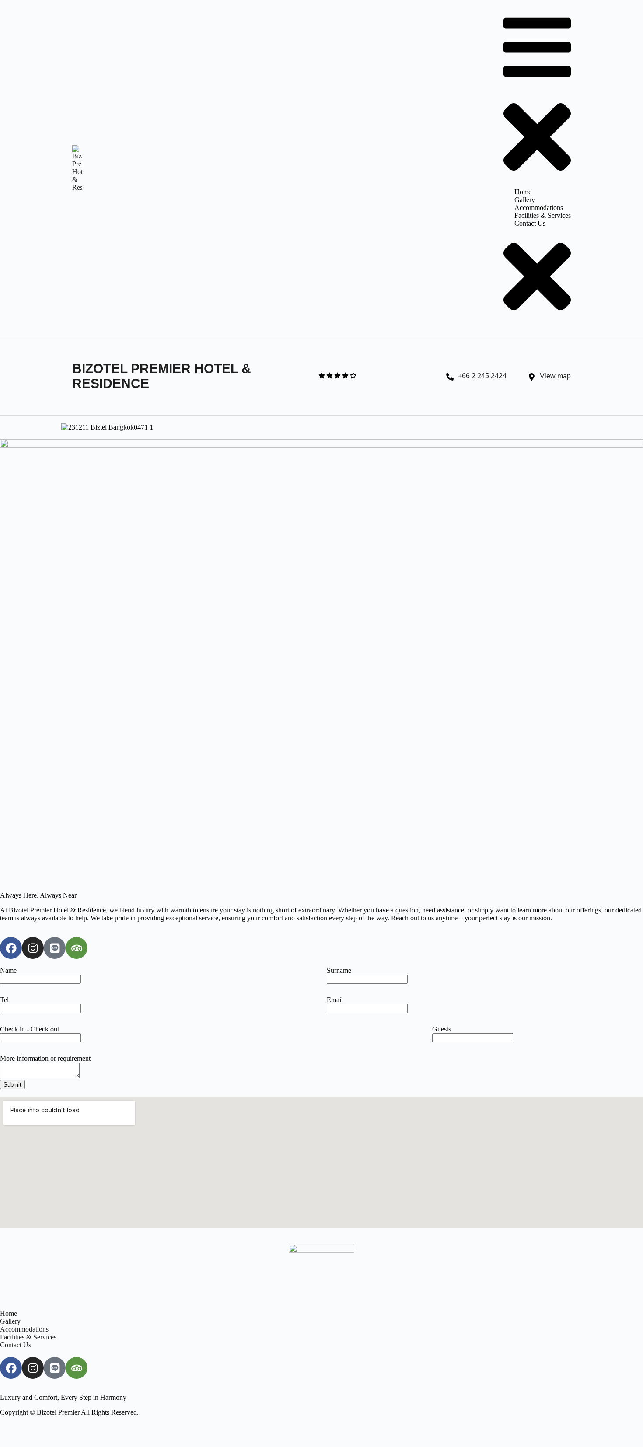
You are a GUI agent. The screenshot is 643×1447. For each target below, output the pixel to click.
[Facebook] (11, 948)
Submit (12, 1084)
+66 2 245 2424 (482, 376)
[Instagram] (33, 948)
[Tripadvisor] (76, 948)
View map (555, 376)
